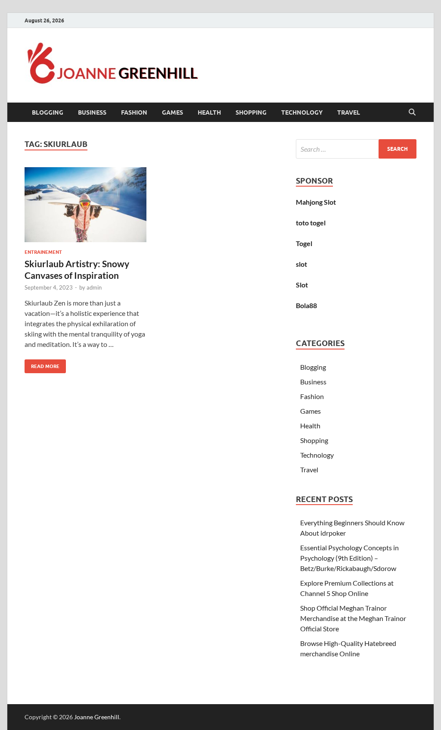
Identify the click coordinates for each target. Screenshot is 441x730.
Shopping (251, 112)
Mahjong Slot (316, 202)
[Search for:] (356, 149)
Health (209, 112)
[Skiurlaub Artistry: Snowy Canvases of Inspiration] (85, 205)
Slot (302, 285)
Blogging (47, 112)
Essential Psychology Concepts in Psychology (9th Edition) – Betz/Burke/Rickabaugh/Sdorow (349, 557)
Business (92, 112)
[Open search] (412, 112)
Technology (302, 112)
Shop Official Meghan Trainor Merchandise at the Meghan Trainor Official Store (353, 618)
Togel (304, 243)
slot (301, 264)
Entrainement (43, 252)
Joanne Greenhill (96, 717)
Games (172, 112)
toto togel (311, 222)
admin (94, 287)
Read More (42, 364)
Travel (348, 112)
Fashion (134, 112)
